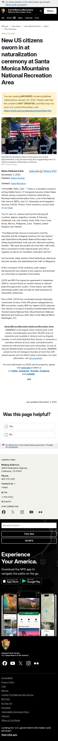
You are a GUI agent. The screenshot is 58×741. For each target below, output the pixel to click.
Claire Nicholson (18, 183)
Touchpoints (13, 447)
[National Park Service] (3, 11)
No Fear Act (6, 703)
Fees (37, 18)
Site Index (8, 497)
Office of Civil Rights (10, 720)
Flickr (10, 208)
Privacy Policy (7, 682)
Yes (11, 426)
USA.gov (5, 716)
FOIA (3, 686)
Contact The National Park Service (17, 695)
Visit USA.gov (9, 734)
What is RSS (50, 171)
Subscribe (34, 171)
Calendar (29, 18)
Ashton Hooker (18, 178)
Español (7, 501)
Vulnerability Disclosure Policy (15, 712)
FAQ (5, 492)
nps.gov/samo (35, 358)
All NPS (29, 540)
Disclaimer (6, 707)
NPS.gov (4, 26)
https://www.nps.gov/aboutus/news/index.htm (27, 110)
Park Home (16, 26)
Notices (4, 690)
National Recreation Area (20, 11)
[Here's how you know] (29, 3)
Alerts (11, 18)
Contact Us (7, 483)
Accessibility (7, 678)
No (10, 434)
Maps (20, 18)
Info (3, 18)
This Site (29, 533)
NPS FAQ (5, 699)
